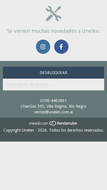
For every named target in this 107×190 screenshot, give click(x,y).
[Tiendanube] (53, 124)
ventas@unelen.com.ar (53, 112)
